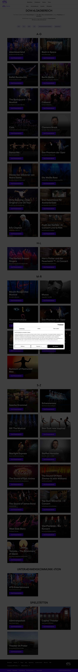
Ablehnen (23, 346)
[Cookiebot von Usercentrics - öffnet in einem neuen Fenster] (58, 325)
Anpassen (38, 346)
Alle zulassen (55, 346)
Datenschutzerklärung (55, 342)
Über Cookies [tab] (56, 328)
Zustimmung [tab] (21, 328)
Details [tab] (39, 328)
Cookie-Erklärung (52, 341)
